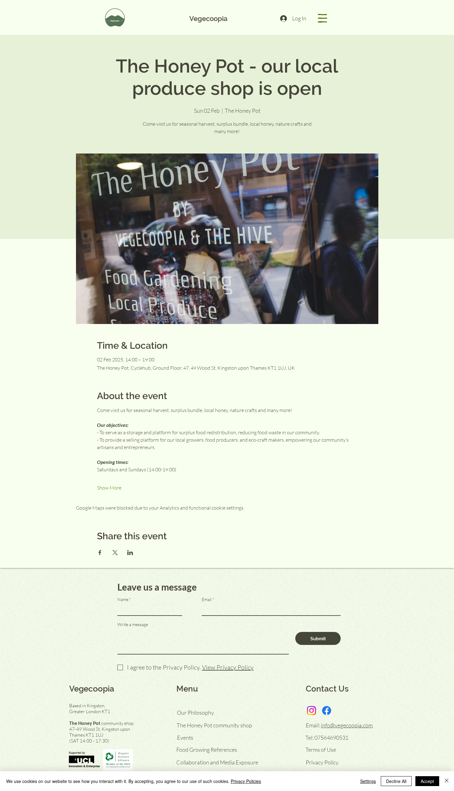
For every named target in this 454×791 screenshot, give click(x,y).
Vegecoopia (208, 19)
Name (122, 599)
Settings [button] (368, 781)
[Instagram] (311, 711)
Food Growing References (206, 749)
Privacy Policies (246, 781)
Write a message (132, 624)
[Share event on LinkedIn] (130, 552)
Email (207, 599)
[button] (322, 18)
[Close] (446, 781)
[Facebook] (327, 711)
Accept (427, 781)
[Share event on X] (115, 552)
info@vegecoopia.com (347, 725)
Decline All (396, 781)
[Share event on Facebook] (100, 552)
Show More (109, 488)
